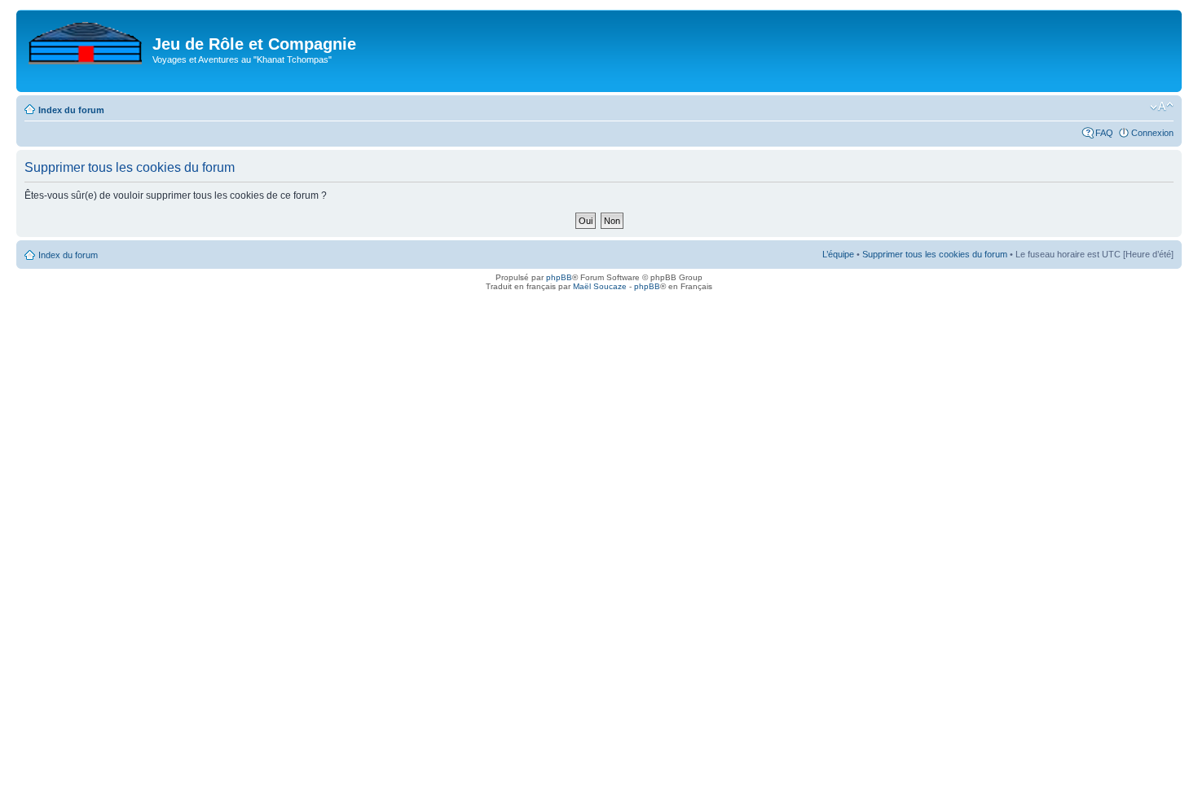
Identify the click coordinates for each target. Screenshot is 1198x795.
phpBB (559, 277)
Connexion (1152, 133)
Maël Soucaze (600, 286)
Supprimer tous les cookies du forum (934, 254)
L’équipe (838, 254)
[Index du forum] (86, 40)
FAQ (1104, 133)
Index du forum (71, 110)
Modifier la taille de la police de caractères (1162, 106)
